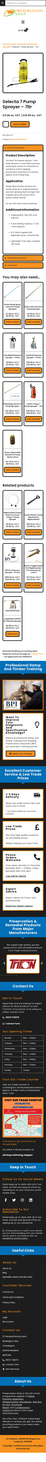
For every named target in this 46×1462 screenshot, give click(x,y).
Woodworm (25, 1402)
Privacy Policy (9, 1302)
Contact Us (8, 1292)
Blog (5, 1272)
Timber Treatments (18, 44)
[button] (4, 963)
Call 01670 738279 (16, 876)
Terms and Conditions (13, 1297)
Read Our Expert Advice (19, 906)
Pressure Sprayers (19, 139)
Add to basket (19, 124)
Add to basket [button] (12, 322)
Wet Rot (37, 1402)
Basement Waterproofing (13, 1400)
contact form (37, 654)
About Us (7, 1268)
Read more (12, 634)
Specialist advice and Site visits (17, 1277)
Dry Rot (6, 1404)
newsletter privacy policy (15, 1238)
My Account (8, 1321)
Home (5, 44)
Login (5, 1317)
